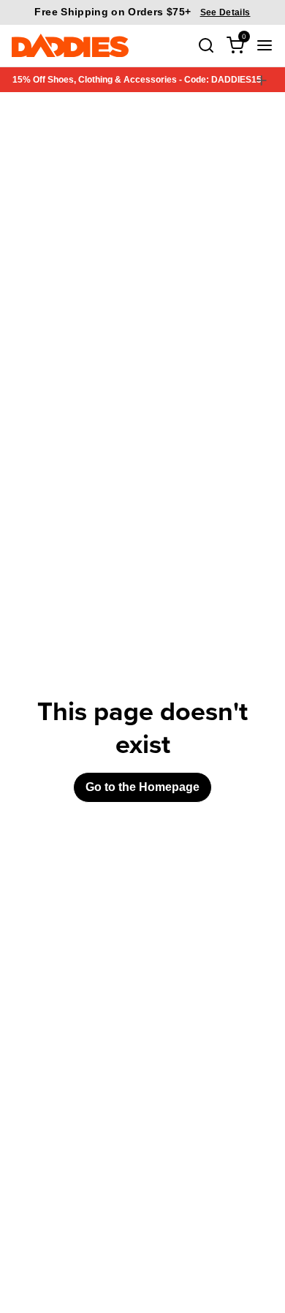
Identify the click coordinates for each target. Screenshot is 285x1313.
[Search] (206, 45)
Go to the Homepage (143, 787)
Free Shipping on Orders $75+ (142, 12)
